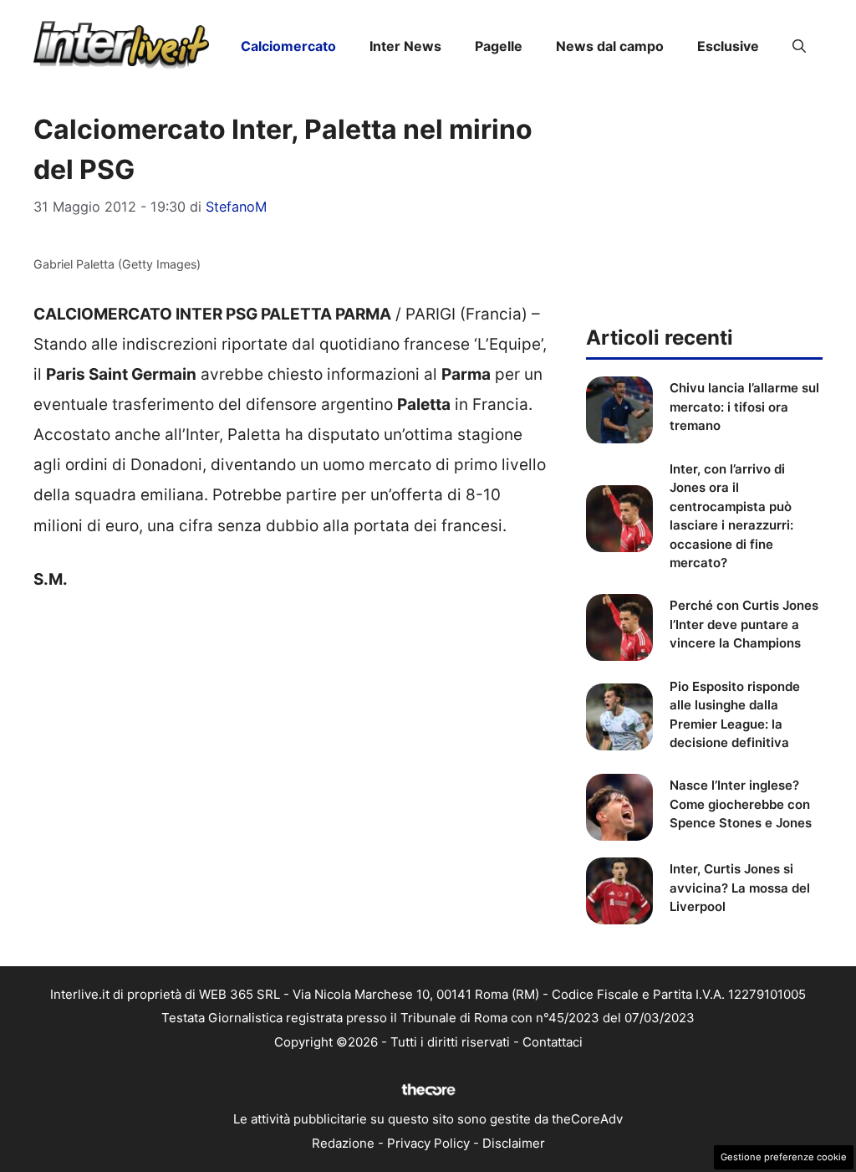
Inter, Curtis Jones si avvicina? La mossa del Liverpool (740, 887)
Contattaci (552, 1042)
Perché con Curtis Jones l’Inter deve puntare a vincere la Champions (744, 624)
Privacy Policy (428, 1143)
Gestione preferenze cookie (784, 1157)
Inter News (405, 46)
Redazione (343, 1143)
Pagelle (498, 46)
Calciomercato (288, 46)
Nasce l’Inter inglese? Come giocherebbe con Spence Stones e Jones (741, 804)
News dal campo (610, 46)
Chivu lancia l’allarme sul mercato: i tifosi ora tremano (744, 406)
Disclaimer (513, 1143)
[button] (799, 46)
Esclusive (728, 46)
